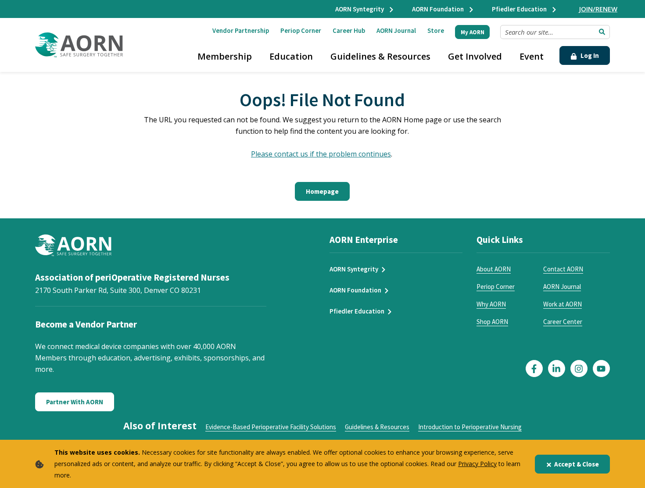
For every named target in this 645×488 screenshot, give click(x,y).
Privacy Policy (477, 464)
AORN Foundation (438, 9)
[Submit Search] (602, 32)
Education (291, 56)
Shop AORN (492, 321)
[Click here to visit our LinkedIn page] (556, 368)
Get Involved (475, 56)
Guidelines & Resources (380, 56)
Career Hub (349, 30)
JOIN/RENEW (598, 8)
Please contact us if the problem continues (321, 154)
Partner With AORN (74, 402)
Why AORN (491, 304)
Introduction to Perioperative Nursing (470, 427)
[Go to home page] (79, 45)
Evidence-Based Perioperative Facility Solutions (270, 427)
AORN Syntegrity (360, 9)
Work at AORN (562, 304)
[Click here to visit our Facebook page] (534, 368)
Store (435, 30)
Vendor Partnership (240, 30)
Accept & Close (576, 464)
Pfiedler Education (520, 9)
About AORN (494, 269)
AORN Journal (396, 30)
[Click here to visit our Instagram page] (579, 368)
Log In (589, 55)
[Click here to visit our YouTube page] (601, 368)
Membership (224, 56)
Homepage (322, 191)
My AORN (472, 32)
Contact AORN (563, 269)
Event (532, 56)
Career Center (562, 321)
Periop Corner (300, 30)
